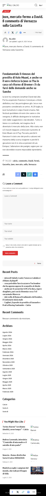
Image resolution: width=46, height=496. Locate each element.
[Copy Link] (16, 32)
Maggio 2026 (7, 342)
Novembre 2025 (9, 362)
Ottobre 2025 (8, 365)
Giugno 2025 (7, 378)
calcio (15, 161)
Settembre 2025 (9, 369)
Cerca (39, 263)
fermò (36, 161)
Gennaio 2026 (8, 355)
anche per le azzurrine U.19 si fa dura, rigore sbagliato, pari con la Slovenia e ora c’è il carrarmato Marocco (22, 291)
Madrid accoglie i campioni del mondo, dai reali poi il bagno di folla (15, 471)
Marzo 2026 (7, 349)
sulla (26, 164)
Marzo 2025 (7, 388)
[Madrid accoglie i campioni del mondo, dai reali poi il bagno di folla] (37, 470)
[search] (36, 5)
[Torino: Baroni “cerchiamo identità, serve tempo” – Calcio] (37, 429)
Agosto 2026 (7, 332)
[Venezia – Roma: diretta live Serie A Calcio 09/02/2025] (37, 458)
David (30, 161)
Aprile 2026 (7, 345)
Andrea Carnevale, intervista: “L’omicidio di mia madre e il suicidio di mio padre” (15, 442)
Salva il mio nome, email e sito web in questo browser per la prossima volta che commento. (23, 246)
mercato (19, 164)
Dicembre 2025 (8, 359)
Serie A (5, 408)
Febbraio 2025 (8, 392)
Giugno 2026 (7, 339)
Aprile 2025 (7, 385)
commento (23, 161)
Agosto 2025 (7, 372)
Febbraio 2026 (8, 352)
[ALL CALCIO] (13, 5)
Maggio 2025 (7, 382)
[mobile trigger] (5, 5)
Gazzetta (6, 164)
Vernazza (32, 164)
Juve (13, 164)
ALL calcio (12, 39)
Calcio (6, 11)
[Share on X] (12, 32)
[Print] (20, 32)
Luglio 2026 (7, 336)
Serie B (5, 412)
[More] (24, 32)
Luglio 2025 (7, 375)
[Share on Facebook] (8, 32)
